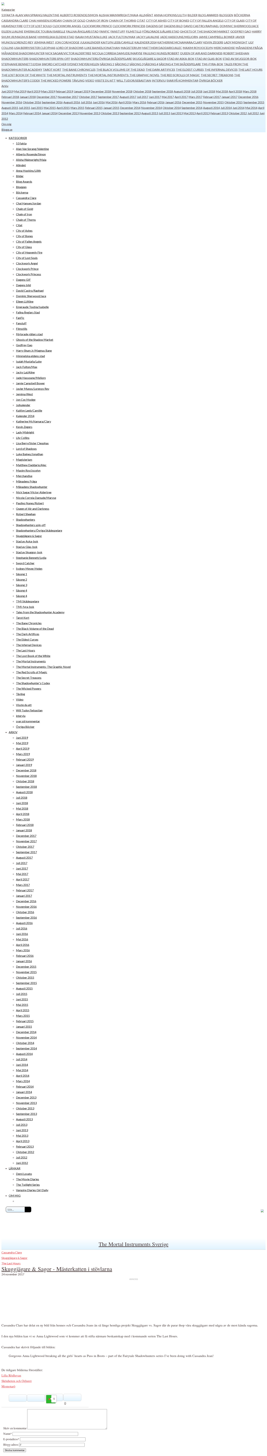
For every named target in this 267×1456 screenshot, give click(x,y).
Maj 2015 (50, 107)
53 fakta (8, 15)
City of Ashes (156, 20)
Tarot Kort (52, 69)
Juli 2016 (86, 102)
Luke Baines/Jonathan (102, 47)
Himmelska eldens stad (55, 37)
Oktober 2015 (233, 102)
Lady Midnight (236, 42)
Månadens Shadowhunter (22, 53)
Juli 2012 (253, 113)
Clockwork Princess (129, 26)
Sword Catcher (54, 64)
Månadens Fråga (249, 47)
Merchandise (224, 47)
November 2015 (213, 102)
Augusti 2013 (149, 113)
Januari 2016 (173, 102)
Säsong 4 (151, 64)
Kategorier (8, 9)
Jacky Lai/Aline (147, 37)
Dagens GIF (154, 26)
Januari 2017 (229, 96)
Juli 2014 (226, 107)
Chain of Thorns (122, 20)
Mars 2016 (139, 102)
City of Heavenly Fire (29, 252)
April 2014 (22, 1075)
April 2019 (33, 91)
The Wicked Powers (56, 80)
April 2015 (63, 107)
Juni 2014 (238, 107)
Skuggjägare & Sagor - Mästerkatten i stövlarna (56, 1269)
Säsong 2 (122, 64)
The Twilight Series (28, 1184)
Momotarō (8, 1386)
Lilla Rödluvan (11, 1375)
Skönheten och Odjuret (16, 1381)
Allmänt (146, 15)
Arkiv (4, 86)
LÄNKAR (14, 1168)
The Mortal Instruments (66, 75)
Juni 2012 (22, 1163)
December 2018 (101, 91)
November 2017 (68, 96)
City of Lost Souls (37, 26)
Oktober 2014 (172, 107)
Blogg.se (6, 129)
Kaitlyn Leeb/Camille (117, 42)
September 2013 (130, 113)
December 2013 (68, 113)
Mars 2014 (16, 113)
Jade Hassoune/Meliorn (179, 37)
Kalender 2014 (145, 42)
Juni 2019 (7, 91)
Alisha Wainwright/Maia (118, 15)
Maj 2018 (222, 91)
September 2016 (52, 102)
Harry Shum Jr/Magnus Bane (34, 350)
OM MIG (15, 1195)
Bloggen (226, 15)
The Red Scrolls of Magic (180, 75)
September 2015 (253, 102)
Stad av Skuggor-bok (240, 58)
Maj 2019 (20, 91)
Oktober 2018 (142, 91)
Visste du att (105, 80)
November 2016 (11, 102)
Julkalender (90, 42)
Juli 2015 (24, 107)
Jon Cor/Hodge (67, 42)
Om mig (6, 124)
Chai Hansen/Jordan (45, 20)
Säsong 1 (107, 64)
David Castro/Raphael (201, 26)
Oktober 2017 (88, 96)
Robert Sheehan (236, 53)
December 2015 (192, 102)
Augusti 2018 (182, 91)
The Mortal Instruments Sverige (133, 1244)
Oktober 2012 (238, 113)
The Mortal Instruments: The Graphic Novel (123, 75)
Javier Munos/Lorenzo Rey (32, 388)
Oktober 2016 (32, 102)
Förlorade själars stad (160, 31)
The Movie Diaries (27, 1179)
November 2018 (122, 91)
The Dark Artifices (160, 69)
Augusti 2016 (71, 102)
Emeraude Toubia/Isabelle (44, 31)
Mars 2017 (195, 96)
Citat (141, 20)
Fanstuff (117, 31)
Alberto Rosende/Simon (79, 15)
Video (89, 80)
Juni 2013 (177, 113)
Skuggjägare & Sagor (149, 58)
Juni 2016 (99, 102)
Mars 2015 (77, 107)
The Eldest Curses (190, 69)
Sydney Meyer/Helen (83, 64)
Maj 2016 (112, 102)
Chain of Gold (73, 20)
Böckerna (242, 15)
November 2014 (151, 107)
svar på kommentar (182, 80)
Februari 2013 (219, 113)
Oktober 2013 (110, 113)
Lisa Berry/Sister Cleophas (34, 47)
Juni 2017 (155, 96)
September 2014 (191, 107)
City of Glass (234, 20)
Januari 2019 (82, 91)
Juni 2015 (37, 107)
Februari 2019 (64, 91)
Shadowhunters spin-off (49, 58)
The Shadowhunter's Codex (33, 683)
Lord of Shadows (70, 47)
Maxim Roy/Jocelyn (198, 47)
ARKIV (13, 732)
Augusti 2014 (211, 107)
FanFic (104, 31)
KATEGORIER (18, 138)
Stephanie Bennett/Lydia (21, 64)
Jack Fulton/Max (121, 37)
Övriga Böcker (211, 80)
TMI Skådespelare (187, 64)
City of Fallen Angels (207, 20)
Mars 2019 (48, 91)
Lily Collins (22, 437)
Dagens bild (173, 26)
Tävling (78, 80)
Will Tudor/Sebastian (133, 80)
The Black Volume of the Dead (120, 69)
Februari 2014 (32, 113)
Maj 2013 (189, 113)
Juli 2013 (164, 113)
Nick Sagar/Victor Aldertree (68, 53)
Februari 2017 (212, 96)
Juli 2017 (142, 96)
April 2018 (235, 91)
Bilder (192, 15)
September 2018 (162, 91)
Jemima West (44, 42)
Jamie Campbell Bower (216, 37)
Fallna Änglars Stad (82, 31)
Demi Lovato (24, 1173)
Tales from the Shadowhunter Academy (40, 612)
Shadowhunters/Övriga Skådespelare (101, 58)
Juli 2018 (196, 91)
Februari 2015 (94, 107)
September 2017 (108, 96)
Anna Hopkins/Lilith (170, 15)
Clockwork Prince (97, 26)
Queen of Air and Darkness (201, 53)
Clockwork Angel (66, 26)
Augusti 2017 (128, 96)
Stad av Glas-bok (208, 58)
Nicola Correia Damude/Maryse (117, 53)
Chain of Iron (97, 20)
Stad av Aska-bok (180, 58)
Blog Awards (208, 15)
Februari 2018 (10, 96)
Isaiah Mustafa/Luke (91, 37)
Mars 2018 (249, 91)
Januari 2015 (111, 107)
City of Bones (178, 20)
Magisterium (131, 47)
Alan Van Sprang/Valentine (37, 15)
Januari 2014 (50, 113)
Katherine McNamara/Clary (180, 42)
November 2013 (89, 113)
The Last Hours (250, 69)
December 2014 (130, 107)
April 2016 (125, 102)
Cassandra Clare (14, 20)
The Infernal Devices (221, 69)
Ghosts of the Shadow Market (205, 31)
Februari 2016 (156, 102)
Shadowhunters (15, 58)
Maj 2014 (251, 107)
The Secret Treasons (217, 75)
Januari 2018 (28, 96)
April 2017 (181, 96)
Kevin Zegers (213, 42)
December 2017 (47, 96)
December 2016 (248, 96)
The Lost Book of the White (23, 75)
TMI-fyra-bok (212, 64)
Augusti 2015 (9, 107)
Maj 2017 (168, 96)
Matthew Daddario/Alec (162, 47)
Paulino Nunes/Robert (161, 53)
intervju (159, 80)
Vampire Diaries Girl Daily (32, 1190)
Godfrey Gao (240, 31)
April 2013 (203, 113)
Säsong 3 (136, 64)
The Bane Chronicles (79, 69)
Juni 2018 (209, 91)
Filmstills (133, 31)
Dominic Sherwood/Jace (239, 26)
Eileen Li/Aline (12, 31)
